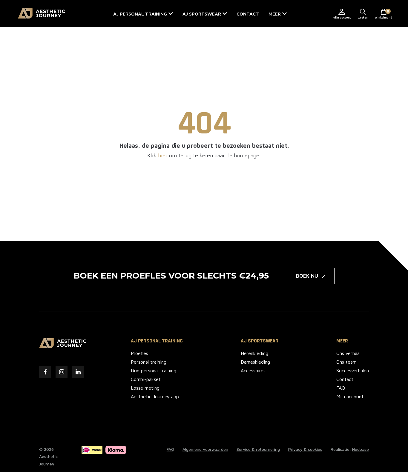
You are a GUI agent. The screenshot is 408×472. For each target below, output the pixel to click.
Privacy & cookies (305, 449)
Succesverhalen (352, 370)
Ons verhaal (348, 353)
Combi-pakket (146, 379)
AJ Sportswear (201, 13)
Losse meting (145, 387)
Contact (248, 13)
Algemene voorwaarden (205, 449)
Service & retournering (258, 449)
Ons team (346, 362)
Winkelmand (383, 14)
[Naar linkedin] (78, 372)
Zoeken (363, 17)
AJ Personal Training (157, 341)
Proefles (139, 353)
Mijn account (342, 17)
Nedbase (360, 449)
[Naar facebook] (45, 372)
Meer (275, 13)
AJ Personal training (140, 13)
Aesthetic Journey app (155, 396)
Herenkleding (254, 353)
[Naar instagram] (62, 372)
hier (163, 155)
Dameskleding (255, 362)
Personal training (148, 362)
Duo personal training (153, 370)
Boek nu (307, 276)
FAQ (340, 387)
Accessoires (253, 370)
